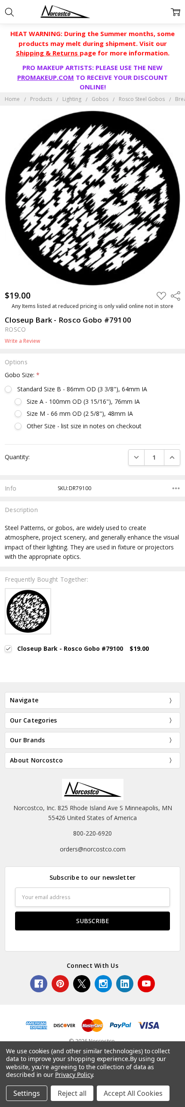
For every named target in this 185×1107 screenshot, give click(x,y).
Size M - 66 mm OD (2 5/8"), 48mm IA (80, 413)
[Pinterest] (60, 983)
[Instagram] (103, 983)
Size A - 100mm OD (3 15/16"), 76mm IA (83, 401)
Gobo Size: (22, 375)
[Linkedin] (124, 983)
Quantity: (17, 457)
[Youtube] (146, 983)
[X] (81, 983)
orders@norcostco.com (93, 849)
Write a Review (22, 341)
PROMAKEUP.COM (45, 77)
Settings (26, 1093)
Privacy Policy (73, 1074)
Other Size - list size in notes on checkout (84, 426)
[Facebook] (38, 983)
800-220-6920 (92, 833)
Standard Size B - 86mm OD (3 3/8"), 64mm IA (82, 389)
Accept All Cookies (133, 1093)
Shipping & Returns (48, 53)
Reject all (72, 1093)
